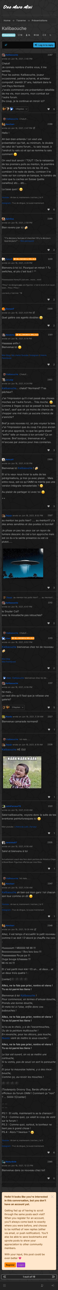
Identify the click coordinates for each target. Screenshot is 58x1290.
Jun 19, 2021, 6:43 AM (21, 810)
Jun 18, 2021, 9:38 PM (21, 687)
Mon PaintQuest (9, 662)
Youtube (5, 197)
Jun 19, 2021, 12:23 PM (22, 1165)
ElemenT (10, 309)
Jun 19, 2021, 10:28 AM (22, 929)
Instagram (6, 203)
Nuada (9, 716)
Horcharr (10, 124)
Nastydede (11, 1161)
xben (8, 638)
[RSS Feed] (50, 35)
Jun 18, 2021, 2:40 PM (21, 58)
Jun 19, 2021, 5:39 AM (32, 716)
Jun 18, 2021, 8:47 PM (21, 606)
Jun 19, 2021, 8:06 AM (21, 846)
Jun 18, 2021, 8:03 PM (32, 515)
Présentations (8, 35)
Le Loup (9, 379)
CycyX (9, 259)
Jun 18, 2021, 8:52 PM (21, 642)
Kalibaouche (12, 55)
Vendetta (10, 335)
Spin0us (10, 219)
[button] (4, 1285)
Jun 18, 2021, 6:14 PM (21, 338)
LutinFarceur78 (13, 806)
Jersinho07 (11, 842)
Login (21, 1265)
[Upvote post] (49, 109)
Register (10, 1265)
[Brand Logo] (18, 7)
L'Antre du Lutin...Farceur (26, 827)
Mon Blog (6, 355)
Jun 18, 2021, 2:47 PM (21, 128)
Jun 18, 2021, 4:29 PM (21, 263)
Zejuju (9, 515)
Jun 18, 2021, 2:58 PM (21, 222)
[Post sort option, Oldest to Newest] (6, 45)
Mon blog (6, 659)
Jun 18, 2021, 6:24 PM (21, 383)
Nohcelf (9, 459)
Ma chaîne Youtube (20, 355)
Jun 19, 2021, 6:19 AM (32, 744)
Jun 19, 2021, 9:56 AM (21, 887)
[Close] (52, 1196)
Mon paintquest (27, 241)
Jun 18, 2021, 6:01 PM (21, 312)
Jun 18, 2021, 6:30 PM (21, 463)
